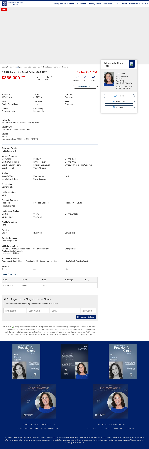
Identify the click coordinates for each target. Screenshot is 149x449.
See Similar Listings (85, 86)
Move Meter (122, 4)
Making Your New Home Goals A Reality (69, 4)
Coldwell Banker (30, 424)
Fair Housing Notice (124, 428)
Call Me (120, 96)
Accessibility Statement (99, 428)
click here (73, 332)
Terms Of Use (102, 424)
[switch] (77, 79)
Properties (134, 5)
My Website (120, 107)
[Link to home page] (13, 4)
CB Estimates (109, 4)
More (145, 5)
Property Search (94, 4)
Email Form (120, 101)
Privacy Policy (118, 424)
